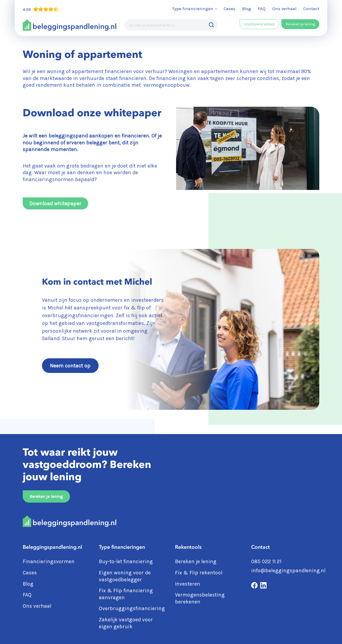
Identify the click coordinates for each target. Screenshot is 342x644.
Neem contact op (70, 366)
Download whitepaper (55, 203)
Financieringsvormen (49, 561)
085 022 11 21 (266, 561)
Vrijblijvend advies (259, 24)
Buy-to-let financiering (126, 561)
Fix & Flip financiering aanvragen (126, 594)
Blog (246, 8)
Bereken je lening (300, 24)
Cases (229, 8)
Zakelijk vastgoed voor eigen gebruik (126, 623)
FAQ (262, 8)
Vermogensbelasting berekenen (200, 598)
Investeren (187, 584)
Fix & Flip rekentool (198, 573)
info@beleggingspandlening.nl (288, 570)
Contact (311, 8)
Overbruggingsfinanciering (132, 608)
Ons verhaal (284, 8)
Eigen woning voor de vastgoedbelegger (125, 576)
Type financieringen (192, 8)
